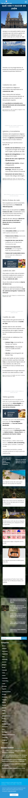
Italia (3, 710)
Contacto (3, 784)
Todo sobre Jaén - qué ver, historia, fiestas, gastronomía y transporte (7, 461)
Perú (3, 729)
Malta (3, 718)
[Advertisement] (12, 61)
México (4, 721)
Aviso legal (18, 782)
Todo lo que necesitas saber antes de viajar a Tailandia (14, 764)
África (4, 646)
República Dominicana (8, 734)
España (4, 689)
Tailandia (5, 737)
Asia (3, 656)
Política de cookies (11, 784)
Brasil (3, 667)
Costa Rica (5, 681)
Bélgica (4, 664)
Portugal (4, 732)
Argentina (5, 654)
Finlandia (4, 697)
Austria (4, 662)
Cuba (3, 683)
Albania (4, 648)
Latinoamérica (6, 716)
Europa (4, 694)
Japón (4, 713)
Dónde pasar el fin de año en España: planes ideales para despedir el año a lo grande (14, 760)
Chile (3, 673)
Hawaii (4, 705)
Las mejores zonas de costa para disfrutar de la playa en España (14, 751)
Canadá (4, 670)
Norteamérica (6, 724)
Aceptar (14, 794)
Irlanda (4, 708)
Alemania (5, 651)
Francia (4, 699)
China (3, 675)
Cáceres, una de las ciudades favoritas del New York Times (20, 461)
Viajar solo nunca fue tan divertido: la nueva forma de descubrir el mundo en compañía (14, 756)
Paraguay (5, 726)
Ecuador (4, 686)
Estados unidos (6, 691)
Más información (12, 791)
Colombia (5, 678)
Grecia (4, 702)
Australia (4, 659)
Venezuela (5, 743)
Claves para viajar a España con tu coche (13, 768)
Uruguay (4, 740)
